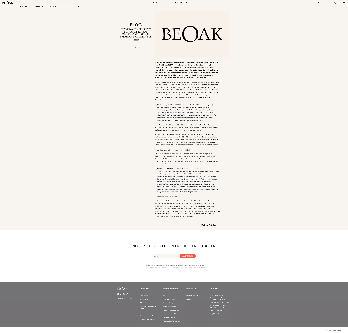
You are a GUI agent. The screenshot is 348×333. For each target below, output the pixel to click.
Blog (141, 312)
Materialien (144, 299)
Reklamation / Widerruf (171, 321)
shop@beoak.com (216, 314)
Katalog (189, 299)
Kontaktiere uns (169, 299)
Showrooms (169, 3)
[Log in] (339, 3)
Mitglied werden (192, 295)
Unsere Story (144, 295)
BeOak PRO (179, 3)
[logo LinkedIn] (126, 293)
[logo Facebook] (120, 293)
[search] (335, 3)
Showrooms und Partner (148, 316)
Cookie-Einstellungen (124, 298)
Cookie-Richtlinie (169, 317)
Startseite (8, 6)
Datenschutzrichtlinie (171, 314)
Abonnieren (187, 256)
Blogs (16, 6)
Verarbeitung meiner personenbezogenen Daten (172, 265)
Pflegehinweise (145, 303)
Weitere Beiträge (208, 225)
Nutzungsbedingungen (171, 310)
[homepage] (7, 2)
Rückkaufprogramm (170, 303)
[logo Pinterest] (118, 293)
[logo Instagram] (123, 293)
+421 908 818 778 (218, 306)
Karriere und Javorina (147, 319)
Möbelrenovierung (169, 306)
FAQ (164, 295)
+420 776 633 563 (219, 308)
